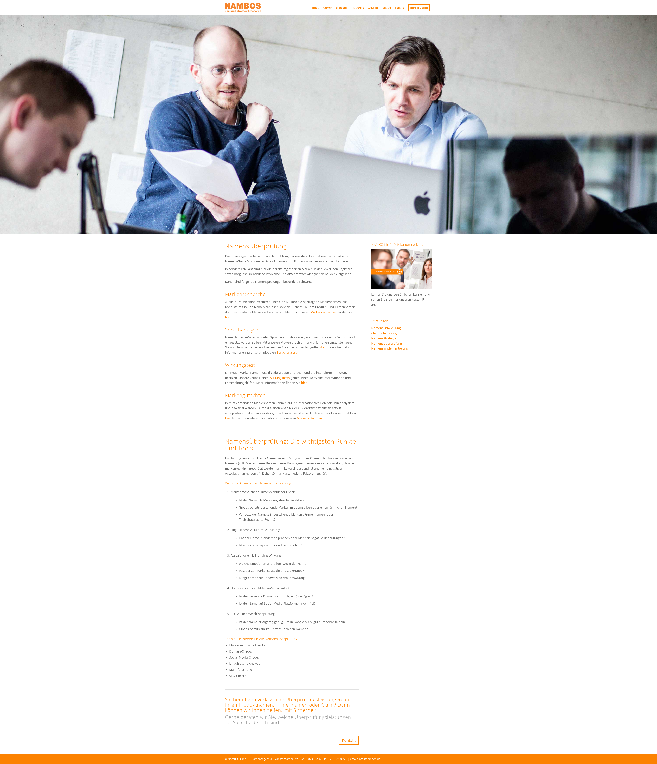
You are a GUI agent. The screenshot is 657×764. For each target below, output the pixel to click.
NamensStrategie (383, 338)
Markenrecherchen (323, 312)
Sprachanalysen (288, 352)
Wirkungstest (240, 365)
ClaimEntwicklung (384, 333)
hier (228, 317)
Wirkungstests (280, 378)
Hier (323, 347)
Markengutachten (245, 395)
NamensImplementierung (389, 348)
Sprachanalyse (241, 329)
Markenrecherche (245, 294)
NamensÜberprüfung (386, 343)
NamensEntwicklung (386, 328)
